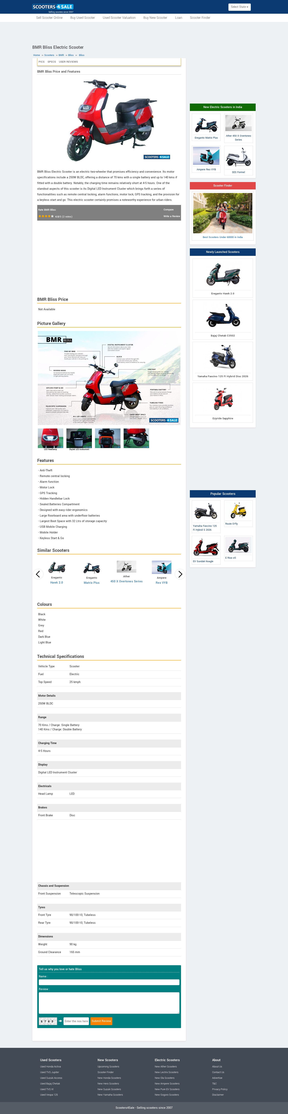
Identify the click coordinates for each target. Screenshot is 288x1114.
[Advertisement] (144, 32)
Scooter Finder (200, 17)
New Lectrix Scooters (166, 1072)
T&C (214, 1083)
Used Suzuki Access (51, 1078)
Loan (178, 17)
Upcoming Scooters (108, 1066)
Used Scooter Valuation (119, 17)
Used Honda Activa (50, 1066)
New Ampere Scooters (167, 1083)
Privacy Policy (219, 1089)
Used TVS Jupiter (49, 1072)
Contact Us (218, 1072)
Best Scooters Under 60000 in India (223, 237)
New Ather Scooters (166, 1066)
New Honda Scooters (109, 1078)
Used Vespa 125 (49, 1095)
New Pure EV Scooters (167, 1089)
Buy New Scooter (155, 17)
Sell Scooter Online (49, 17)
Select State (239, 7)
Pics (41, 62)
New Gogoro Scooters (167, 1095)
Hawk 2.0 (56, 583)
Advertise (217, 1078)
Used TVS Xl (46, 1089)
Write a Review (172, 216)
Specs (52, 62)
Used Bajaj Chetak (50, 1083)
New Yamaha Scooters (110, 1095)
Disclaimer (218, 1095)
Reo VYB (162, 583)
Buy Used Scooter (82, 17)
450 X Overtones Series (126, 581)
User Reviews (68, 62)
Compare (169, 209)
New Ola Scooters (164, 1078)
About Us (217, 1066)
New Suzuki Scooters (109, 1089)
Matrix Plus (92, 583)
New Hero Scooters (108, 1083)
